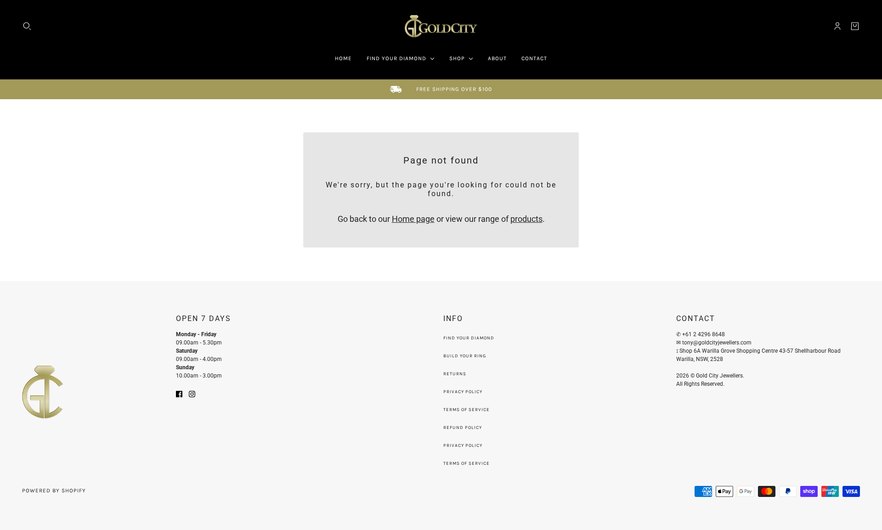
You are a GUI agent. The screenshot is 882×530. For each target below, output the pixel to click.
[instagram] (192, 393)
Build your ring (464, 356)
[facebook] (179, 393)
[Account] (837, 26)
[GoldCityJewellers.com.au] (441, 26)
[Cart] (855, 26)
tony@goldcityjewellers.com (717, 342)
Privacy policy (462, 445)
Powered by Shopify (54, 490)
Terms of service (466, 463)
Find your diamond (468, 338)
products (526, 219)
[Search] (27, 26)
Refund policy (462, 427)
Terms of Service (466, 409)
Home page (413, 219)
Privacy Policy (462, 392)
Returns (454, 374)
